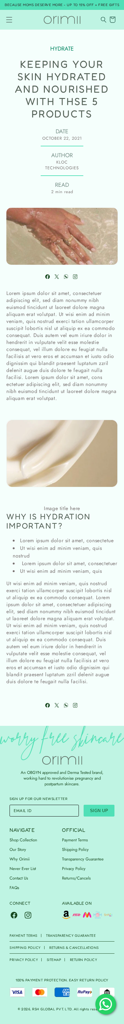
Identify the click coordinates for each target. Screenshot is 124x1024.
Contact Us (19, 878)
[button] (9, 20)
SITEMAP (54, 959)
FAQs (14, 888)
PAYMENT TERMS (24, 935)
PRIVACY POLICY (24, 959)
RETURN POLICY (83, 959)
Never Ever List (23, 869)
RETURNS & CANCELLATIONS (74, 947)
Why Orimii (20, 859)
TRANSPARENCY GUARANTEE (71, 935)
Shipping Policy (75, 849)
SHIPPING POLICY (25, 947)
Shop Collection (23, 840)
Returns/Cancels (76, 878)
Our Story (18, 849)
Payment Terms (75, 840)
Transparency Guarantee (83, 859)
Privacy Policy (74, 869)
